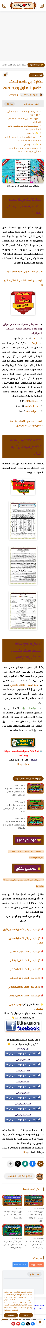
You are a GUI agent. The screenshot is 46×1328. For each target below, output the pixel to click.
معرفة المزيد (11, 1315)
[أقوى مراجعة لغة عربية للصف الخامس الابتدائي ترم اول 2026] (35, 821)
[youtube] (18, 1324)
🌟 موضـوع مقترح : (30, 144)
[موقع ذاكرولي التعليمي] (23, 5)
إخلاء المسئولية (37, 1308)
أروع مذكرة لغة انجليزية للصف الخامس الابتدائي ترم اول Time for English (25, 149)
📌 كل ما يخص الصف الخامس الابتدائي (26, 987)
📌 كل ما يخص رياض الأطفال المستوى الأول (23, 929)
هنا (25, 1152)
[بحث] (4, 6)
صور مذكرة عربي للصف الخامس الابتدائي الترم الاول (24, 120)
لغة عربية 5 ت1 (36, 75)
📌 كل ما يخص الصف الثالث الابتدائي (27, 969)
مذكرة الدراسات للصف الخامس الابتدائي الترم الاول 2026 (13, 65)
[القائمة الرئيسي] (42, 6)
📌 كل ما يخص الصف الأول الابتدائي (27, 951)
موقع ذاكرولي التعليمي (29, 94)
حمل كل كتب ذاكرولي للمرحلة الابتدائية (25, 271)
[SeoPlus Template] (43, 1318)
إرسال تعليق (34, 1274)
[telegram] (23, 1324)
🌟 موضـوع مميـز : (31, 133)
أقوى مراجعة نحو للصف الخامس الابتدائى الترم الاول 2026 (14, 808)
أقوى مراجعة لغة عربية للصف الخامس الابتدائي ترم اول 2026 (14, 825)
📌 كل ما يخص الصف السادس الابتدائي (26, 996)
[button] (32, 1164)
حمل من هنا (23, 764)
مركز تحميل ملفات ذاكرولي (24, 685)
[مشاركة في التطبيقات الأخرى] (10, 1164)
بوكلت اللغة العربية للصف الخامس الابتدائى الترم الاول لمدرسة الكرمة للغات (23, 138)
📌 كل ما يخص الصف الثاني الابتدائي (27, 960)
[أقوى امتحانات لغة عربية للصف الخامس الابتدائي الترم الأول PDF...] (35, 788)
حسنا (26, 1315)
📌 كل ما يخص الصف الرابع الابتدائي (27, 978)
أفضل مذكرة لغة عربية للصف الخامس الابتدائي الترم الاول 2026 (12, 1244)
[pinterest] (13, 1324)
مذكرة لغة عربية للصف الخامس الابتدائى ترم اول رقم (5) (24, 113)
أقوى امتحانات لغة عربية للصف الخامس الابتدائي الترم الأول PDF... (15, 792)
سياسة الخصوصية (37, 1305)
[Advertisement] (23, 37)
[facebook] (33, 1324)
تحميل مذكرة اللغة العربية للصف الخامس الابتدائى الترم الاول (24, 127)
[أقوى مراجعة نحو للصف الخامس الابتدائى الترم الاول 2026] (35, 805)
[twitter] (28, 1324)
